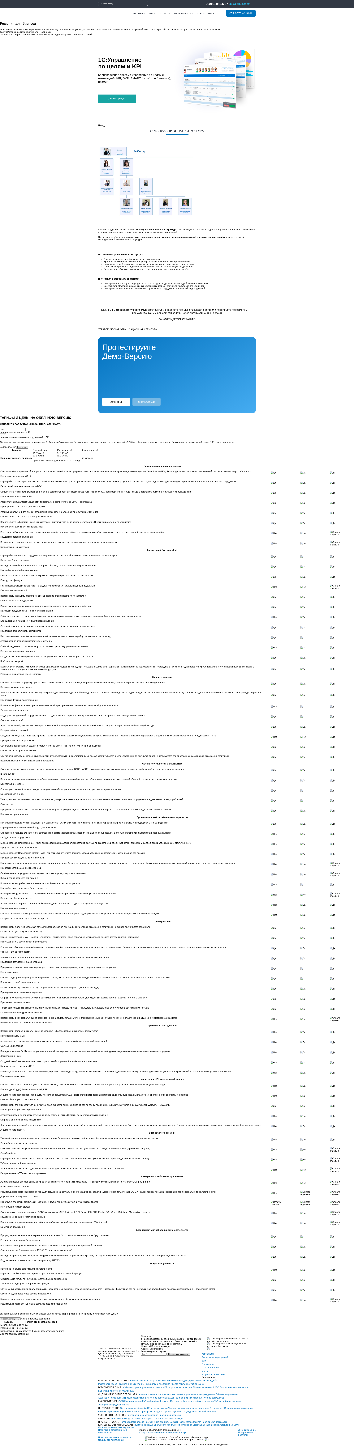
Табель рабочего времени (227, 1401)
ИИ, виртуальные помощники (238, 1408)
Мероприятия (183, 13)
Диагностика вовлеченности (97, 29)
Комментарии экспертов (153, 1351)
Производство (126, 1418)
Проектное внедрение (170, 1415)
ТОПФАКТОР (153, 1444)
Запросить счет (8, 447)
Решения (138, 13)
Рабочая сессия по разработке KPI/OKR (150, 1380)
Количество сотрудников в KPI (15, 432)
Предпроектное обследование (142, 1415)
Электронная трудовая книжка (113, 1405)
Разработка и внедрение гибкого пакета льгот (168, 1384)
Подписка (125, 1422)
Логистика (140, 1418)
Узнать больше (146, 401)
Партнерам (45, 32)
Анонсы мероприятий (152, 1349)
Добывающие (176, 1418)
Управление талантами (41, 29)
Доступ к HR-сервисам (171, 1401)
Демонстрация (63, 34)
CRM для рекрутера (157, 1408)
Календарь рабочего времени (198, 1401)
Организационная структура (178, 1411)
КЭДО (216, 1387)
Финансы (114, 1418)
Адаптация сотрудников (181, 1398)
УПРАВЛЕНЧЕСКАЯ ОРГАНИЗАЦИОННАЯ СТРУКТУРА (127, 329)
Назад (101, 125)
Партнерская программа (214, 1422)
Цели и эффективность (149, 1394)
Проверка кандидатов (152, 1411)
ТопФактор (151, 1430)
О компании (205, 13)
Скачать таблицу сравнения (35, 1319)
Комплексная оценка (172, 1394)
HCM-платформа (130, 1387)
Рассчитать (22, 447)
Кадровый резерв (131, 1398)
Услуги (165, 13)
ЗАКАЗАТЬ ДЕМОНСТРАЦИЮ (177, 319)
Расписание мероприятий (20, 32)
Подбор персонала (122, 29)
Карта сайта (208, 1354)
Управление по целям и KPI (14, 29)
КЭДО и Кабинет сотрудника (67, 29)
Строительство (160, 1418)
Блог (152, 13)
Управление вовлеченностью (183, 1408)
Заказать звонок (239, 3)
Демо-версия (137, 1422)
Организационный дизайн (133, 1408)
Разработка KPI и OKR (213, 1374)
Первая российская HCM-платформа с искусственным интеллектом (185, 29)
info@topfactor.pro (107, 1358)
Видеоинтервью (106, 1411)
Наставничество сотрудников (209, 1398)
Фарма (148, 1418)
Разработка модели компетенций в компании (121, 1384)
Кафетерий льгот (140, 29)
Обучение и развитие (227, 1394)
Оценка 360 (198, 1384)
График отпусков (133, 1401)
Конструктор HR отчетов (127, 1411)
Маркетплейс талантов (210, 1408)
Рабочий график (150, 1401)
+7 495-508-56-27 (216, 3)
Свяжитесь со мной (82, 34)
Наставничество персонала (154, 1398)
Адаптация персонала (109, 1398)
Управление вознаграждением (199, 1394)
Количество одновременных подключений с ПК (24, 437)
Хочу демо (116, 401)
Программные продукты (157, 1422)
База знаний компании (204, 1411)
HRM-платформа (125, 1391)
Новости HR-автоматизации (155, 1346)
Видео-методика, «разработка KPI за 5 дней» (194, 1380)
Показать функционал (10, 1319)
